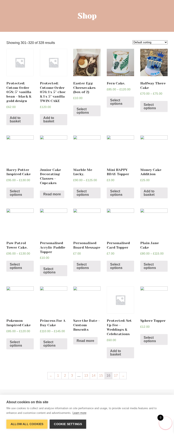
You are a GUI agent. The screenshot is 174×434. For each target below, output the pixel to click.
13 (86, 375)
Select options (83, 110)
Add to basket (15, 119)
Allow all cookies (27, 424)
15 (101, 375)
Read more (52, 194)
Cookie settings (68, 424)
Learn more (79, 412)
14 (93, 375)
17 (116, 375)
